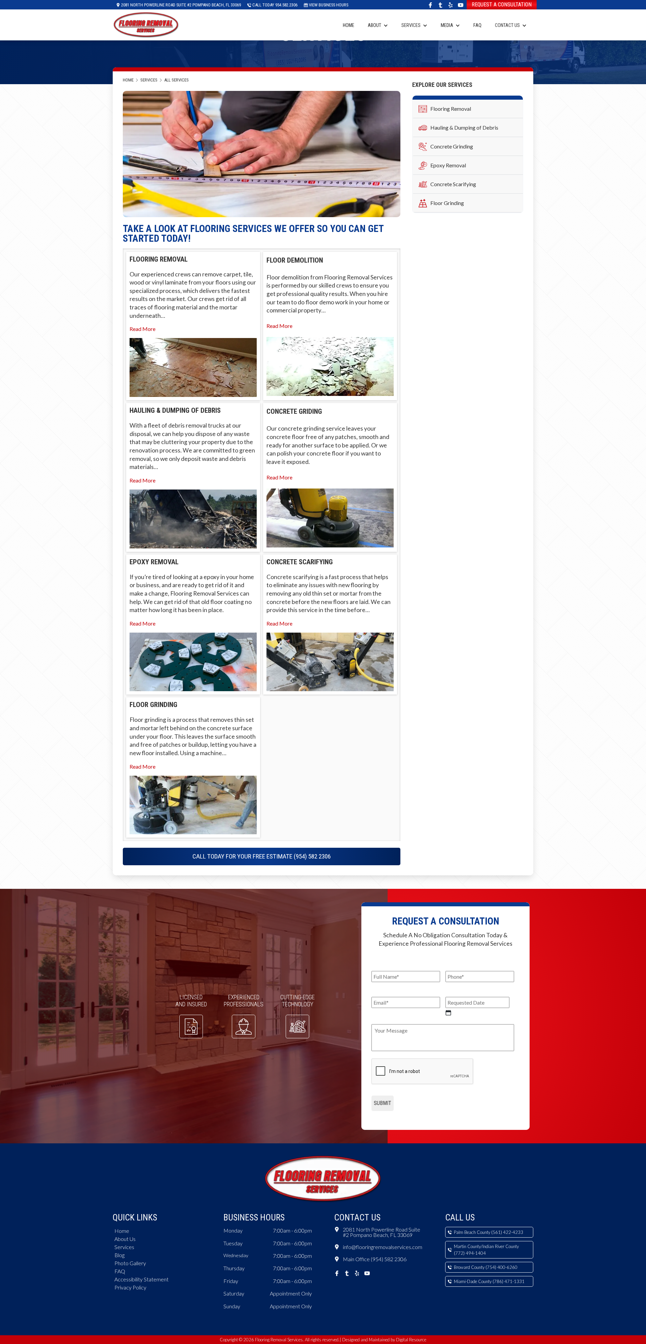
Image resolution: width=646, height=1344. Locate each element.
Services (411, 25)
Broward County (485, 1267)
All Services (176, 79)
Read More (142, 329)
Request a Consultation (502, 4)
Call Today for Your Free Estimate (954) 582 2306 (261, 856)
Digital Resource (411, 1339)
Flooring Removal (450, 108)
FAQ (477, 25)
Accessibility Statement (141, 1279)
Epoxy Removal (448, 165)
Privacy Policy (130, 1287)
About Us (125, 1239)
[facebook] (430, 5)
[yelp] (450, 5)
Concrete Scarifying (453, 184)
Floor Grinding (447, 203)
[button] (378, 24)
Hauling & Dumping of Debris (464, 127)
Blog (119, 1255)
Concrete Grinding (451, 146)
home (128, 79)
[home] (146, 24)
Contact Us (507, 25)
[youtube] (460, 5)
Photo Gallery (130, 1263)
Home (348, 25)
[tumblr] (440, 5)
